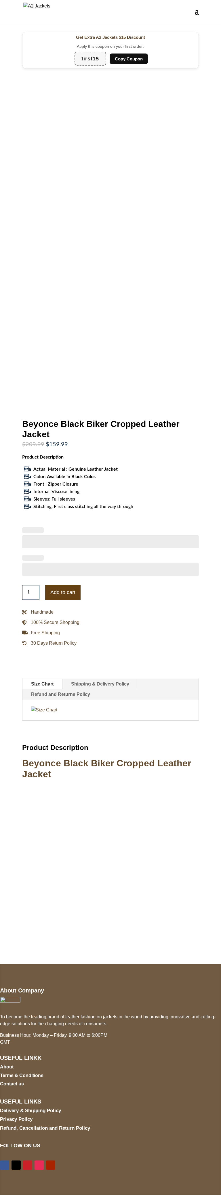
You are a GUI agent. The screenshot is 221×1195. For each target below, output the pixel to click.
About (7, 1066)
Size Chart (42, 684)
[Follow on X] (16, 1165)
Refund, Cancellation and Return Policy (45, 1128)
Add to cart (62, 592)
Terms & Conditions (21, 1075)
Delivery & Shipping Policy (30, 1110)
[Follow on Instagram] (39, 1165)
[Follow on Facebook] (4, 1165)
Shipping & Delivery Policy (100, 684)
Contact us (12, 1083)
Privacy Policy (16, 1119)
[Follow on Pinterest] (27, 1165)
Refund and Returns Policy (60, 694)
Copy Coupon (129, 58)
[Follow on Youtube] (50, 1165)
